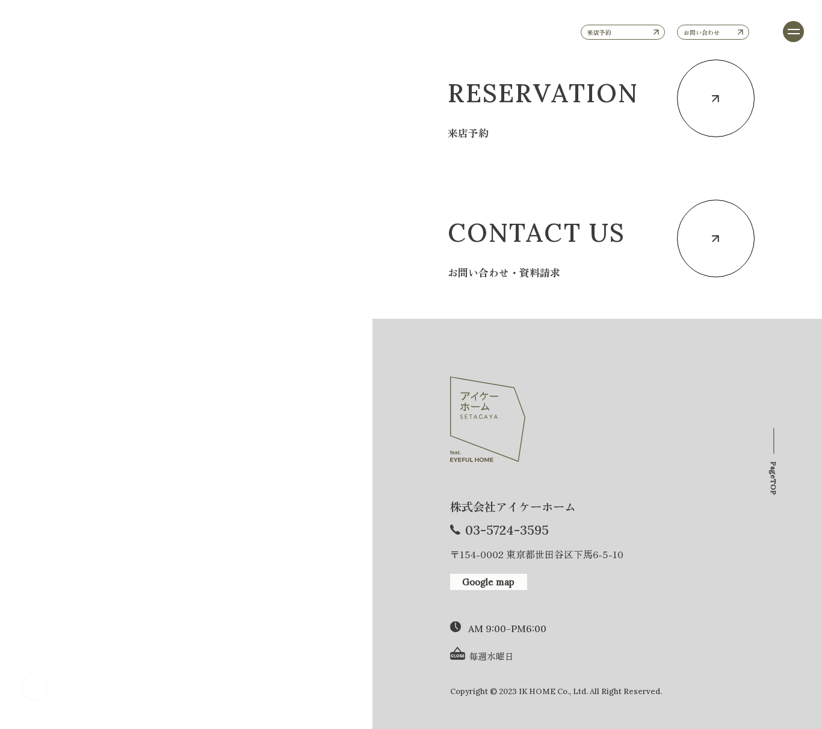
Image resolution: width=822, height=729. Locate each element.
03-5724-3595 (507, 530)
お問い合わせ (702, 32)
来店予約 (599, 32)
